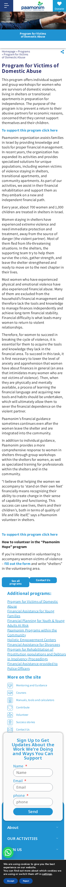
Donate (59, 8)
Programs (24, 51)
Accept (10, 880)
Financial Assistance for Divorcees (33, 644)
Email (18, 780)
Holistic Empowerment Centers (31, 639)
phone (19, 795)
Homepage (9, 51)
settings (47, 874)
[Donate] (59, 3)
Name (18, 766)
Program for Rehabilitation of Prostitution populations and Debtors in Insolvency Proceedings (36, 654)
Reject (26, 880)
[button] (62, 52)
